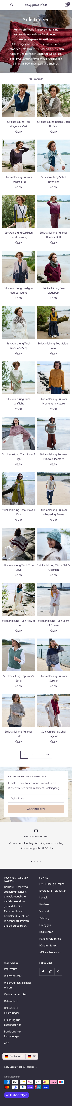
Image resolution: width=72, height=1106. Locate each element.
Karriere (44, 904)
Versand (44, 911)
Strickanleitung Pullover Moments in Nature (53, 401)
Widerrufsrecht (12, 976)
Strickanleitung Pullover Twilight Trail (18, 179)
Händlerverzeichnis (50, 938)
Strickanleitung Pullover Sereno (53, 678)
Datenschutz (11, 1001)
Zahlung (44, 918)
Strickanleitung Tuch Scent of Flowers (53, 623)
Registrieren (46, 932)
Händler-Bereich (48, 945)
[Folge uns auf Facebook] (43, 971)
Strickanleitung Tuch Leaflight (18, 401)
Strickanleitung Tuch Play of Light (18, 456)
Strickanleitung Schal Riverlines (53, 179)
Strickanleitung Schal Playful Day (18, 512)
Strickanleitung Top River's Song (18, 678)
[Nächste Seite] (48, 755)
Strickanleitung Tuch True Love (19, 567)
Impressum (10, 969)
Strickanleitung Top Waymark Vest (18, 124)
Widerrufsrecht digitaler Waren (17, 985)
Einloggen (45, 925)
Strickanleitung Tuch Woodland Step (18, 345)
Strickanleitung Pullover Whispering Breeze (53, 512)
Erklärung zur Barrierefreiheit (12, 1022)
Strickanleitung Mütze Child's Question (53, 567)
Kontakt (43, 897)
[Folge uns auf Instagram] (50, 971)
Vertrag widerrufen (15, 994)
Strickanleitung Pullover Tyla (18, 734)
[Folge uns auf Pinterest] (58, 971)
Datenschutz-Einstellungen (12, 1010)
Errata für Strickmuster (52, 890)
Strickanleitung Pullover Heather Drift (53, 235)
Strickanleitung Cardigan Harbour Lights (19, 290)
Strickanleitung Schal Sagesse (53, 734)
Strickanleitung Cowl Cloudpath (53, 290)
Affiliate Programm (50, 952)
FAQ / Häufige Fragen (51, 884)
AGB (6, 1043)
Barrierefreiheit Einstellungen (12, 1034)
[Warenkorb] (66, 5)
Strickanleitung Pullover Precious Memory (53, 456)
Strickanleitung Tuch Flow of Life (18, 623)
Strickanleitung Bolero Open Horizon (53, 124)
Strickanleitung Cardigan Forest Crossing (19, 235)
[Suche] (11, 5)
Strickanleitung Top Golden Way (53, 345)
